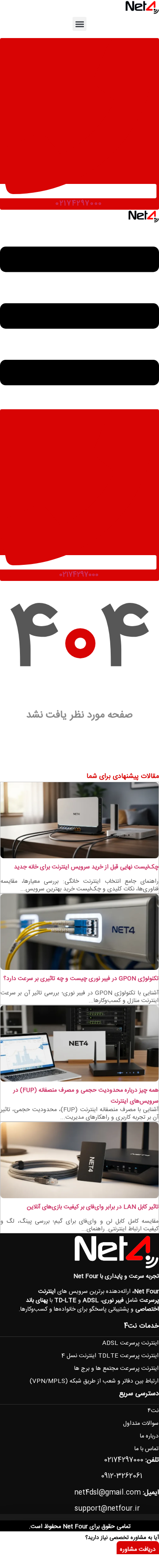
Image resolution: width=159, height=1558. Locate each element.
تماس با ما (146, 1449)
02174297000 (78, 203)
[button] (79, 24)
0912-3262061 (121, 1476)
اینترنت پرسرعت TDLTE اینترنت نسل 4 (110, 1356)
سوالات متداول (141, 1423)
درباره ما (149, 1436)
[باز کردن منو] (79, 404)
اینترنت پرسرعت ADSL (130, 1343)
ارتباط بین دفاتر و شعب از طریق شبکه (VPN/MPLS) (94, 1381)
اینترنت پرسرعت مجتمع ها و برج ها (116, 1369)
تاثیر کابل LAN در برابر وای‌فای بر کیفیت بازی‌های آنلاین (93, 1207)
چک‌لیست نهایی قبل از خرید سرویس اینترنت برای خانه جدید (86, 867)
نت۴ (153, 1411)
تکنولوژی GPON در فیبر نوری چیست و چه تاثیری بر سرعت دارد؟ (81, 979)
